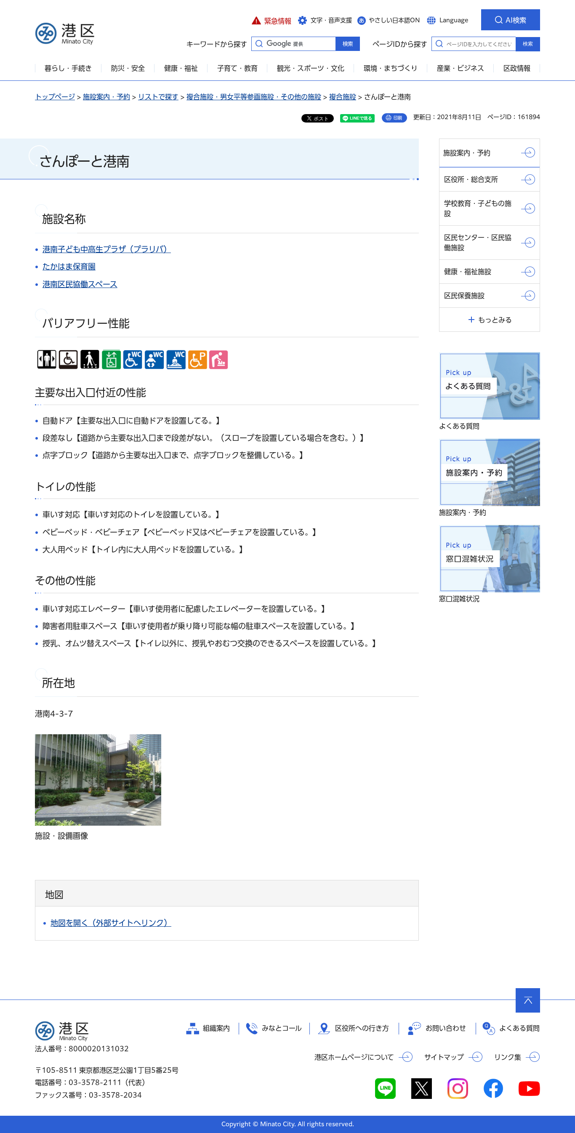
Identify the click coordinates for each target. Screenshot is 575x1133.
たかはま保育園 (69, 266)
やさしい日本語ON (394, 20)
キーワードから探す (258, 43)
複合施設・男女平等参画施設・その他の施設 (253, 96)
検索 (528, 44)
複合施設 (342, 96)
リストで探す (158, 96)
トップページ (55, 96)
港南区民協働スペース (80, 284)
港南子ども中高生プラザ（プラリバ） (107, 249)
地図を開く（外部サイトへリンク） (111, 923)
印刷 (398, 118)
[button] (271, 19)
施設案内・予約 (106, 96)
